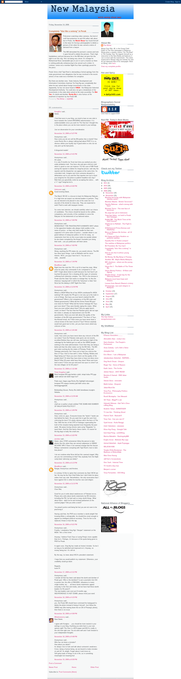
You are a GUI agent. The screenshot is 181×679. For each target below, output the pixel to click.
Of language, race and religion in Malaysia (117, 286)
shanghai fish (109, 351)
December (110, 193)
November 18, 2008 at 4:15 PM (65, 597)
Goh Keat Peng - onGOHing (114, 433)
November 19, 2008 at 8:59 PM (65, 659)
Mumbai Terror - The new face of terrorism (117, 209)
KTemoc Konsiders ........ (113, 335)
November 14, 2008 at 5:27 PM (65, 133)
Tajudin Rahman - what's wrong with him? (119, 205)
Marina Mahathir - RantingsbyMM (116, 436)
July (107, 299)
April (108, 307)
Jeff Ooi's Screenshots (112, 459)
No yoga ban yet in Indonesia (116, 213)
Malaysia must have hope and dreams (116, 280)
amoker (57, 439)
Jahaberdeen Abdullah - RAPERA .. (117, 358)
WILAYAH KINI (109, 447)
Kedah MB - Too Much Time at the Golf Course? (118, 220)
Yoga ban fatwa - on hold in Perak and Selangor (118, 216)
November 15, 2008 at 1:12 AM (65, 369)
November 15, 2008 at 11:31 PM (66, 484)
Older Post (94, 667)
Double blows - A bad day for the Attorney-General (117, 275)
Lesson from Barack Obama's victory (119, 283)
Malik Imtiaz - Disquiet (112, 384)
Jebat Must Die (109, 387)
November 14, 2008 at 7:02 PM (65, 245)
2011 (106, 183)
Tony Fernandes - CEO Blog (114, 473)
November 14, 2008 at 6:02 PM (65, 186)
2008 (106, 191)
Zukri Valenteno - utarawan (114, 426)
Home (74, 667)
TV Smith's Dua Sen (111, 466)
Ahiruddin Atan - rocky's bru (114, 339)
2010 (106, 186)
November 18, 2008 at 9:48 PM (65, 637)
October (109, 291)
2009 (106, 188)
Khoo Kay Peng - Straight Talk (115, 429)
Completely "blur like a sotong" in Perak (118, 249)
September (110, 294)
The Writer (107, 45)
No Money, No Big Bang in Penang (118, 257)
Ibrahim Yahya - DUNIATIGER (115, 409)
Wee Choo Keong (110, 455)
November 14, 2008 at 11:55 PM (66, 287)
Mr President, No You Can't (115, 246)
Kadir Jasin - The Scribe (113, 368)
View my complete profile (111, 66)
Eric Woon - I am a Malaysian (115, 355)
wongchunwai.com (108, 319)
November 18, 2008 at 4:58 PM (65, 613)
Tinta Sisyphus (60, 372)
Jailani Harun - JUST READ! (114, 372)
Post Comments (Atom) (68, 672)
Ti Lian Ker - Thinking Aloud (114, 412)
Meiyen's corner (110, 469)
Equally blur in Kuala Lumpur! (116, 241)
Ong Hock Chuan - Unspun (114, 361)
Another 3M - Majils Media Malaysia (118, 259)
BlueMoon (58, 265)
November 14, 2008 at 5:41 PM (65, 154)
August (109, 296)
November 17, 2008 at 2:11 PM (65, 572)
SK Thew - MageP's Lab (113, 400)
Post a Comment (55, 663)
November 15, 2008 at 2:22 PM (65, 435)
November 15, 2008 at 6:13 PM (65, 463)
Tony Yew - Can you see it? (114, 419)
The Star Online (107, 317)
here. (114, 63)
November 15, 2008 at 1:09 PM (65, 410)
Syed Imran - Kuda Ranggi (114, 422)
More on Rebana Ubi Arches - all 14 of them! (118, 233)
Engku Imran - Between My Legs (116, 440)
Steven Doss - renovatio (113, 381)
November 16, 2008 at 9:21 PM (65, 524)
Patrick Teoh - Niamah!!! (113, 416)
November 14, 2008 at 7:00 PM (65, 220)
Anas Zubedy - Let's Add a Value (116, 348)
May (107, 304)
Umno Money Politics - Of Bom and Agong (118, 271)
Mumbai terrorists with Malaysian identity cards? (117, 198)
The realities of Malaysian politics (118, 243)
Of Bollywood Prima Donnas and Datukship (117, 229)
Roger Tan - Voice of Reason (114, 365)
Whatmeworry (59, 617)
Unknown (58, 189)
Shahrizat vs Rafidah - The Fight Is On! (118, 224)
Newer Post (53, 667)
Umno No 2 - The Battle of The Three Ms (119, 267)
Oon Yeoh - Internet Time (113, 462)
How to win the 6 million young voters (117, 253)
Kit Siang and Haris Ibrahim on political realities (117, 237)
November (110, 195)
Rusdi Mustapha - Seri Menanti (115, 396)
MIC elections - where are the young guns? (118, 263)
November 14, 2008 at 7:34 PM (65, 262)
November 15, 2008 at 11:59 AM (66, 396)
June (108, 301)
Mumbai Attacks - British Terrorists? (118, 202)
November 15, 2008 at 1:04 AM (65, 330)
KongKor (57, 112)
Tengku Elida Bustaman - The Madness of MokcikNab (115, 451)
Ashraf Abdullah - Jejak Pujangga (116, 443)
